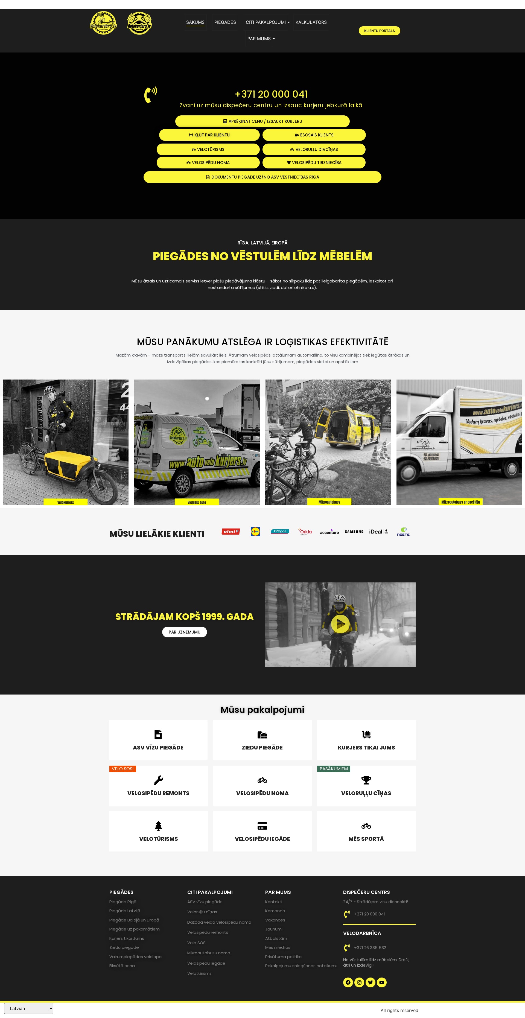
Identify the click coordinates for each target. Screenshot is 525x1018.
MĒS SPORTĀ (366, 839)
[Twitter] (370, 982)
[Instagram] (359, 982)
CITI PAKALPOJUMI (266, 22)
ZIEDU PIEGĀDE (262, 747)
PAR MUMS (259, 38)
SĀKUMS (195, 22)
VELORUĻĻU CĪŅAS (366, 793)
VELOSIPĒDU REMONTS (158, 793)
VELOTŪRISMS (158, 839)
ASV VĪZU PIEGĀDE (158, 747)
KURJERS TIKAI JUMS (366, 747)
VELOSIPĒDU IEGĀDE (262, 839)
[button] (340, 624)
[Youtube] (382, 982)
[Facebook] (348, 982)
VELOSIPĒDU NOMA (262, 793)
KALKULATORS (311, 22)
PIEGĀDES (225, 22)
